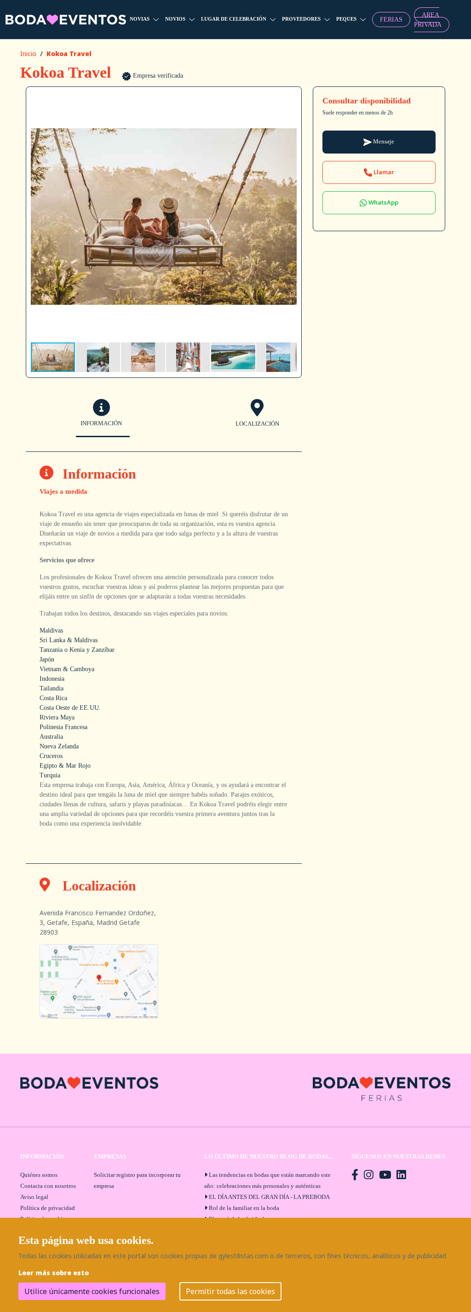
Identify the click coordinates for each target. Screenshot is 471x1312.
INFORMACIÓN (101, 423)
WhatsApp (382, 202)
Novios (175, 19)
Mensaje (383, 141)
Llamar (383, 172)
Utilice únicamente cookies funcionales (92, 1291)
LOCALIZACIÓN (257, 423)
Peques (346, 19)
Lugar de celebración (233, 19)
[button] (288, 99)
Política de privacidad (47, 1207)
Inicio (28, 53)
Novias (139, 19)
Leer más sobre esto (53, 1272)
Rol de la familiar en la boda (244, 1207)
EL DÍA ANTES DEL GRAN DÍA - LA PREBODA (269, 1196)
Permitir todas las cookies (230, 1291)
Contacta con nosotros (48, 1185)
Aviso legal (34, 1196)
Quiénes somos (38, 1174)
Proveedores (301, 19)
